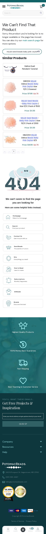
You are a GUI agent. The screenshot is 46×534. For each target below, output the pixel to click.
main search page (31, 40)
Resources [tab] (8, 447)
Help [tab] (4, 452)
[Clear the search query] (37, 51)
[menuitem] (16, 521)
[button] (3, 7)
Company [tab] (7, 441)
